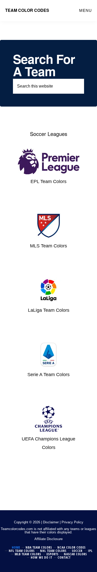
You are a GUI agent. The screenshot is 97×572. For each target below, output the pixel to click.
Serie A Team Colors (48, 374)
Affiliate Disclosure (48, 539)
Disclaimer (51, 522)
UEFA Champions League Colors (48, 443)
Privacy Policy (72, 522)
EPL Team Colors (48, 181)
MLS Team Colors (48, 245)
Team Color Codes (27, 10)
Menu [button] (85, 10)
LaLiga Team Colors (48, 310)
